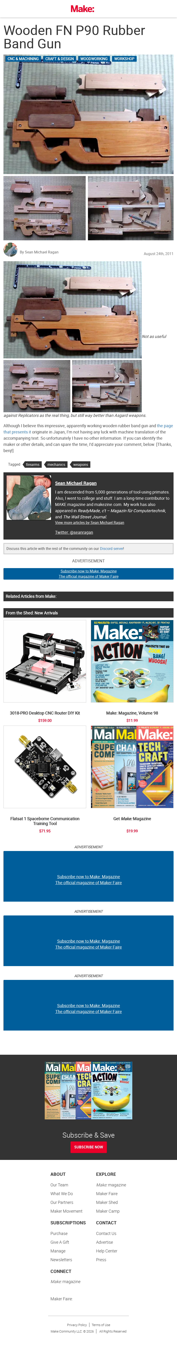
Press (101, 1259)
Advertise (104, 1242)
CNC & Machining (23, 58)
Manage (57, 1251)
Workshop (124, 58)
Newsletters (61, 1259)
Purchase (59, 1233)
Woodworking (94, 58)
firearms (32, 464)
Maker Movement (66, 1211)
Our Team (59, 1185)
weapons (80, 464)
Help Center (106, 1251)
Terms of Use (101, 1325)
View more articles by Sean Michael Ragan (89, 522)
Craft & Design (59, 58)
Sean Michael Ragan (76, 483)
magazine (111, 1185)
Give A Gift (59, 1242)
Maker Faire (107, 1193)
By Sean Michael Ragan (39, 252)
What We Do (61, 1193)
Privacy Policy (77, 1325)
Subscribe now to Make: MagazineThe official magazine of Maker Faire (88, 574)
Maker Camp (108, 1211)
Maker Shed (107, 1202)
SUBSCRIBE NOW (88, 1147)
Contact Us (106, 1233)
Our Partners (61, 1202)
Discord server (111, 548)
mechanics (56, 464)
